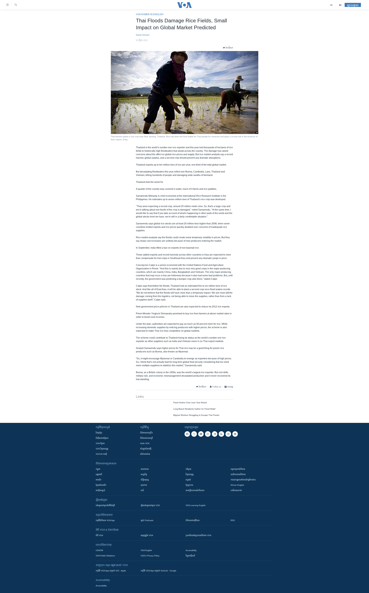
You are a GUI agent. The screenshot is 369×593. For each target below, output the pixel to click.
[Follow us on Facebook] (187, 434)
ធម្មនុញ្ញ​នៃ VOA (147, 535)
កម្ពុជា (98, 469)
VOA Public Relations (105, 556)
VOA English (146, 550)
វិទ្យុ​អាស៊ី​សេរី (190, 556)
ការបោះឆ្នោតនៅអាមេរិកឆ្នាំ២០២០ (243, 480)
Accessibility (191, 550)
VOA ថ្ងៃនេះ (100, 443)
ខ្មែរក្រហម (189, 485)
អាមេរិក (98, 480)
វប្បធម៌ (188, 480)
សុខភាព (144, 485)
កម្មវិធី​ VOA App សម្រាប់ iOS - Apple (111, 570)
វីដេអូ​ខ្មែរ (99, 433)
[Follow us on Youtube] (201, 434)
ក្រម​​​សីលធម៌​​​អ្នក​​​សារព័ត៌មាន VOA (198, 535)
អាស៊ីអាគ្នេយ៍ (100, 490)
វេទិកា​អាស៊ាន (145, 454)
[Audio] (331, 5)
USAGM (99, 550)
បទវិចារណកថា (236, 490)
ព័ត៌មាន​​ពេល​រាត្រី (146, 438)
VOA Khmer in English (149, 14)
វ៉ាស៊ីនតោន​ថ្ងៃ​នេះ (102, 438)
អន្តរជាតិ (99, 474)
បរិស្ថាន (188, 469)
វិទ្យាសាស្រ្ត (190, 474)
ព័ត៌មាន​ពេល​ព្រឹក (146, 433)
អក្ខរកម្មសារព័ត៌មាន (238, 469)
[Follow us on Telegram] (214, 434)
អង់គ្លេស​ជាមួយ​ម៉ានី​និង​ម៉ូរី (105, 505)
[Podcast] (228, 434)
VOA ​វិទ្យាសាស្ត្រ (102, 449)
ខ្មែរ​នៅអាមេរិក (101, 485)
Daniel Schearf (142, 35)
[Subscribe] (235, 434)
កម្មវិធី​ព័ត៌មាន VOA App (105, 520)
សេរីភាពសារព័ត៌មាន (238, 474)
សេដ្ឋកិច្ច (144, 474)
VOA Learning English (196, 505)
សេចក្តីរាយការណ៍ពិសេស (195, 490)
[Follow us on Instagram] (207, 434)
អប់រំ (142, 490)
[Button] (228, 47)
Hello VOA (144, 443)
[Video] (340, 5)
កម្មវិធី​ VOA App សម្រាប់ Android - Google (158, 570)
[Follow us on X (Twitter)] (194, 434)
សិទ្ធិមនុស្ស (145, 480)
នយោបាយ (145, 469)
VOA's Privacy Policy (150, 556)
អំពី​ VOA (99, 535)
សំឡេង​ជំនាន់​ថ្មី (145, 449)
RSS (233, 520)
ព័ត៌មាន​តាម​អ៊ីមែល (193, 520)
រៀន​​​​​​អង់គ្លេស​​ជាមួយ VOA (150, 505)
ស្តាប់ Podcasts (147, 520)
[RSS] (221, 434)
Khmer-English (237, 485)
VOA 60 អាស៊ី (101, 454)
